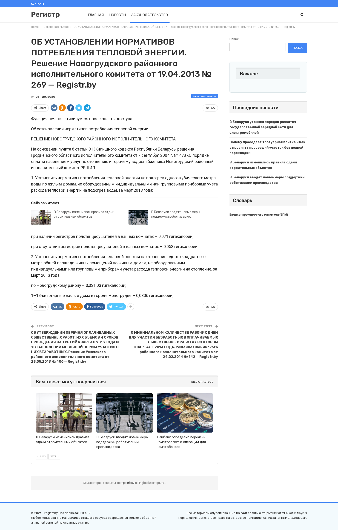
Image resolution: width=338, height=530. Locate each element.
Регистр (45, 14)
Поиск (233, 39)
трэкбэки (128, 482)
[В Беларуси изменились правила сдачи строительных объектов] (41, 217)
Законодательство (149, 15)
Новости (117, 15)
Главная (96, 15)
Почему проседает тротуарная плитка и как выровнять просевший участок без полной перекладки (267, 147)
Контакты (38, 3)
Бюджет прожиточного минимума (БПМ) (258, 214)
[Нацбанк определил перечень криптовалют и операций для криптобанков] (185, 413)
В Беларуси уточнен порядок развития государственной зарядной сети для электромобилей (262, 127)
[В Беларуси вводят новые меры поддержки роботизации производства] (138, 217)
